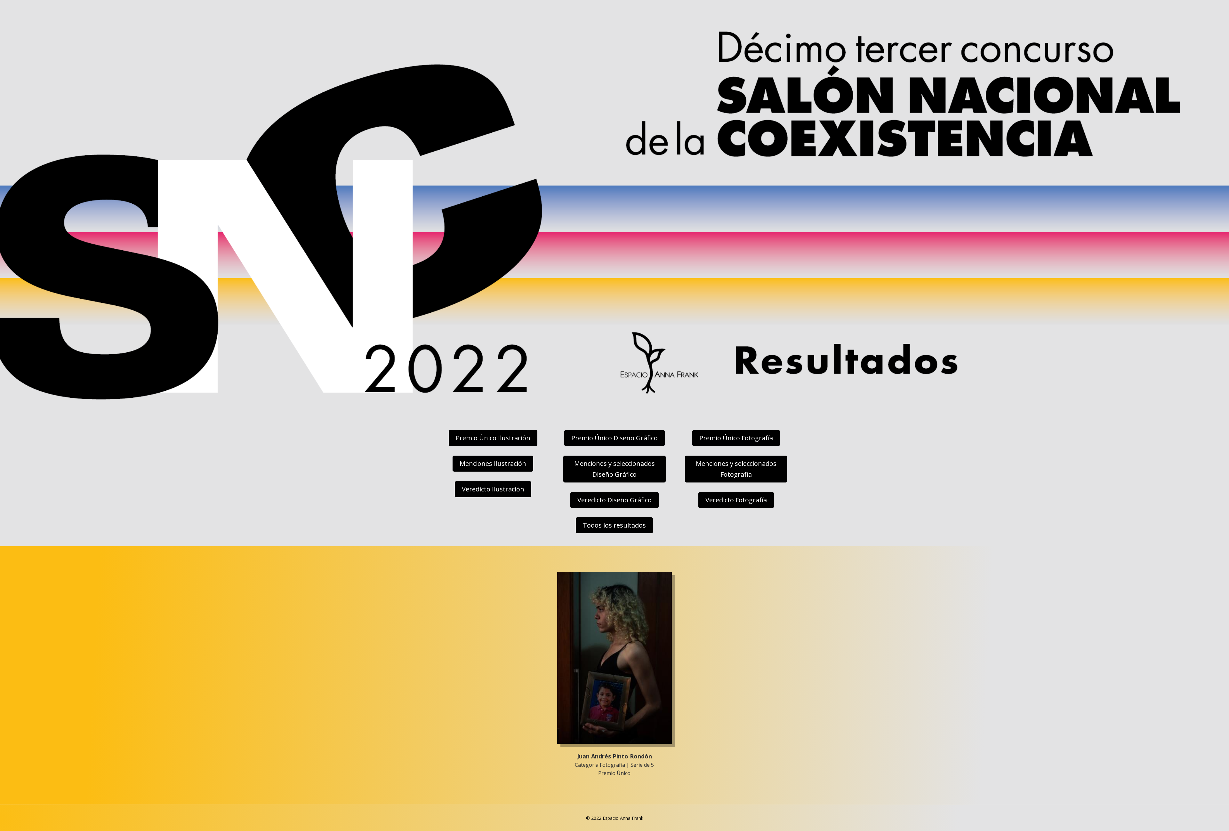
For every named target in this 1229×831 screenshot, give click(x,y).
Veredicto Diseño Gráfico (614, 500)
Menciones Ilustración (493, 463)
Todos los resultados (614, 525)
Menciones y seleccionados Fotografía (736, 469)
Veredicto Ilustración (493, 489)
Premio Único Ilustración (493, 438)
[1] (614, 742)
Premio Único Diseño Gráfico (614, 438)
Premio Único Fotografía (736, 438)
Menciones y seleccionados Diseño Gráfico (614, 469)
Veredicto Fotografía (736, 500)
